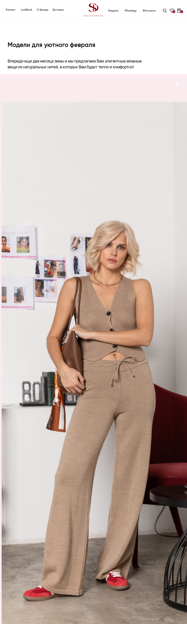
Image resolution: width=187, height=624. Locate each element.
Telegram (113, 10)
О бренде (42, 9)
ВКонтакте (149, 10)
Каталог (11, 9)
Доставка (58, 9)
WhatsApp (131, 10)
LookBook (26, 9)
